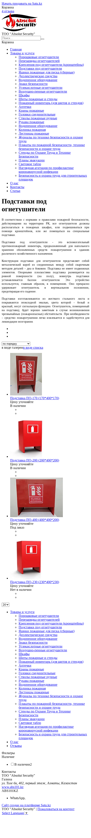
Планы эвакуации (32, 160)
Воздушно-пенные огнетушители (43, 91)
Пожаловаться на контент (55, 809)
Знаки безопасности (33, 84)
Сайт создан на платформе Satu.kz (26, 805)
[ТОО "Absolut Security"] (20, 30)
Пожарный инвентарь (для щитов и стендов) (51, 103)
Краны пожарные (31, 110)
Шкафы (24, 95)
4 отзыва (8, 11)
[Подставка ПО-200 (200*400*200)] (30, 456)
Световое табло (30, 164)
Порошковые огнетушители (39, 57)
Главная (16, 49)
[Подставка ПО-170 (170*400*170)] (26, 394)
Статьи (15, 191)
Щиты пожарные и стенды (38, 99)
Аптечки (25, 107)
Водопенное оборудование (38, 80)
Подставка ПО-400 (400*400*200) (34, 520)
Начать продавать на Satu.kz (22, 3)
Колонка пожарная (32, 129)
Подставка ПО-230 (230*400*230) (34, 582)
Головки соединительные (37, 114)
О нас (14, 183)
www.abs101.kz (12, 787)
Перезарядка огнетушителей (39, 61)
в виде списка (33, 347)
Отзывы (16, 746)
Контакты (17, 187)
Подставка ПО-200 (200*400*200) (34, 460)
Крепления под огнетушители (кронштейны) (51, 64)
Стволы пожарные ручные (38, 118)
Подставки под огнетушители (40, 68)
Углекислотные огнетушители (40, 87)
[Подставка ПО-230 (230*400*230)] (29, 578)
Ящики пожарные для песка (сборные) (46, 72)
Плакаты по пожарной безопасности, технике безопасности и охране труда (52, 147)
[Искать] (42, 39)
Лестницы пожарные (34, 133)
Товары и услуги (22, 53)
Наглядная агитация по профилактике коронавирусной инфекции (46, 170)
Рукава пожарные (31, 122)
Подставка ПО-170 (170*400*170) (34, 398)
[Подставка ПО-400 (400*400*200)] (36, 516)
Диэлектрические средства (38, 76)
